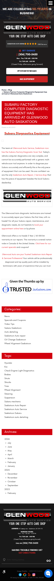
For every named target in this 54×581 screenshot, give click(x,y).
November (12, 477)
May (10, 450)
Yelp (29, 574)
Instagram (34, 574)
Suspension (9, 397)
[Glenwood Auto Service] (27, 29)
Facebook (20, 574)
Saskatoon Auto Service (15, 409)
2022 (7, 489)
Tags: (8, 356)
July (9, 443)
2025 (7, 470)
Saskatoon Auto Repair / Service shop (30, 175)
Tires (6, 386)
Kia (5, 367)
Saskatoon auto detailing (16, 417)
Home (4, 90)
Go (48, 560)
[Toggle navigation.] (50, 3)
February (12, 462)
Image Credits (22, 571)
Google (25, 574)
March (11, 458)
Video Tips (9, 324)
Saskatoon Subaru (12, 413)
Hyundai (8, 363)
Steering (8, 394)
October (12, 481)
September (13, 485)
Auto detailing (11, 332)
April (10, 454)
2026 (7, 439)
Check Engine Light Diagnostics (19, 370)
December (12, 474)
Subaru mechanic (12, 401)
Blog (10, 90)
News (7, 316)
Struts (7, 378)
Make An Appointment (27, 79)
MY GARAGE (28, 51)
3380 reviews (42, 44)
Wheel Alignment (12, 390)
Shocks (7, 382)
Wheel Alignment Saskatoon (17, 343)
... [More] (5, 422)
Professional (17, 258)
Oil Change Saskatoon (15, 339)
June (10, 447)
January (11, 466)
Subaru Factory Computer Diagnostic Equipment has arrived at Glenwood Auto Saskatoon (24, 93)
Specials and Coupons (15, 320)
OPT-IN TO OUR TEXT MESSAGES (27, 71)
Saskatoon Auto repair (14, 336)
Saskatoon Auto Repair (15, 405)
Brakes (7, 374)
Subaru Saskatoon (12, 328)
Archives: (10, 432)
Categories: (12, 309)
